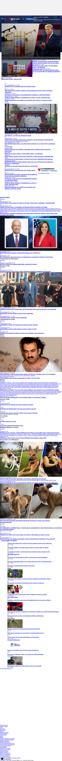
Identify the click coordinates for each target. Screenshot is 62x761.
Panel (35, 18)
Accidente (7, 138)
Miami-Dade (3, 251)
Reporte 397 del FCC (5, 753)
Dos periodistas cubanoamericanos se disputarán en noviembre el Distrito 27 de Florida (26, 257)
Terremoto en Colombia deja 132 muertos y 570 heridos (21, 166)
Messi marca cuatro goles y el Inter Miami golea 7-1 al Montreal (24, 153)
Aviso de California (4, 755)
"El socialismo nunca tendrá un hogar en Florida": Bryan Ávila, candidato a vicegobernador (27, 203)
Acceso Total (3, 403)
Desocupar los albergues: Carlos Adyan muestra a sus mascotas (24, 666)
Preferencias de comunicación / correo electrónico (47, 19)
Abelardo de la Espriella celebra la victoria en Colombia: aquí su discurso (22, 333)
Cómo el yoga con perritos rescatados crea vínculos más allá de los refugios (23, 479)
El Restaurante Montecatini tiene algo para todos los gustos (18, 409)
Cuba (40, 23)
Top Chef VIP (3, 533)
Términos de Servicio (5, 742)
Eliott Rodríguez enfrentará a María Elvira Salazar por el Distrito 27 (20, 253)
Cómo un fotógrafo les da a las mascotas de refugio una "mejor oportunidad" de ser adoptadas (28, 483)
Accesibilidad (3, 747)
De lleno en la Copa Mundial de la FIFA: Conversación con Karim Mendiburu (27, 557)
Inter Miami (35, 64)
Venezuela (35, 60)
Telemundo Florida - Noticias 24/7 (12, 79)
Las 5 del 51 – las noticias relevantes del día (18, 135)
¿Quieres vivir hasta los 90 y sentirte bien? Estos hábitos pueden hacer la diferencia (29, 543)
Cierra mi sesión (38, 20)
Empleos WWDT (4, 752)
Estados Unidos (8, 148)
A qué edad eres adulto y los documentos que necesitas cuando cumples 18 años (28, 551)
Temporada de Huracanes (31, 23)
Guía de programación (5, 759)
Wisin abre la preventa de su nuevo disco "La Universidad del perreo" (25, 633)
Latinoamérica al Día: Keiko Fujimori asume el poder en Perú (18, 329)
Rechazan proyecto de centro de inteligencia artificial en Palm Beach (25, 615)
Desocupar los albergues (6, 477)
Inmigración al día (4, 732)
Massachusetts (3, 376)
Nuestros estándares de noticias (7, 738)
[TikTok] (20, 710)
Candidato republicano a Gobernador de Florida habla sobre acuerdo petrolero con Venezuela (28, 309)
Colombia (7, 164)
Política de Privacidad (5, 748)
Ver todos (7, 103)
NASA (6, 99)
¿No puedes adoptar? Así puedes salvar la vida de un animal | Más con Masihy (28, 547)
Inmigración (8, 96)
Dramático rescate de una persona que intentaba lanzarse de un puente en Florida (29, 600)
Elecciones (10, 23)
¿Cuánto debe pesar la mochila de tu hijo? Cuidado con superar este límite (27, 594)
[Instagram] (20, 696)
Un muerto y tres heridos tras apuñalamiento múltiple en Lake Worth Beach (27, 95)
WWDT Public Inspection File (7, 744)
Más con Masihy (12, 540)
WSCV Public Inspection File (7, 743)
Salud (9, 568)
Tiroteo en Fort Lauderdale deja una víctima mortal (20, 86)
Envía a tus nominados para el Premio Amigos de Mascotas (23, 650)
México (2, 731)
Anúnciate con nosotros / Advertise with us (10, 758)
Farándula (2, 431)
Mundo (2, 388)
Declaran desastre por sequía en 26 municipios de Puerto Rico (23, 628)
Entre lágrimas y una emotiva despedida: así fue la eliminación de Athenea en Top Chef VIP (27, 539)
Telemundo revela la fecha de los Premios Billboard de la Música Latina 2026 (23, 438)
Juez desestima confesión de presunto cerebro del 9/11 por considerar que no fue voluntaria (27, 374)
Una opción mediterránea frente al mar (11, 425)
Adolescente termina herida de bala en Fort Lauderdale (16, 313)
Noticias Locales (4, 725)
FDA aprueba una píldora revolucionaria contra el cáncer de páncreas (25, 583)
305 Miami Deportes (13, 554)
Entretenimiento (4, 733)
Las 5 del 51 (8, 134)
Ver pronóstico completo (44, 173)
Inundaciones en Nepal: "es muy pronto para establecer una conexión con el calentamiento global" (29, 390)
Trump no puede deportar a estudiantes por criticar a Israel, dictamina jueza (27, 97)
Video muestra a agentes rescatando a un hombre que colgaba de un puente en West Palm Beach (33, 611)
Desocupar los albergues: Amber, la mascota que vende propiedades (25, 654)
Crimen (7, 93)
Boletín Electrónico (4, 741)
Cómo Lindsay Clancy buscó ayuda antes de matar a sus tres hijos (20, 378)
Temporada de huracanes (6, 263)
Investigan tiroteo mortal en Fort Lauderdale (13, 317)
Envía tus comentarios (5, 754)
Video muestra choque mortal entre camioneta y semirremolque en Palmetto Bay (29, 140)
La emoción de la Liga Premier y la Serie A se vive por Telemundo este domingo (29, 159)
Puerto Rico (11, 618)
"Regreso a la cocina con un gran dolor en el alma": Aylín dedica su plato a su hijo (24, 534)
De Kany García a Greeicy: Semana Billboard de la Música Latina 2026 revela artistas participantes (29, 433)
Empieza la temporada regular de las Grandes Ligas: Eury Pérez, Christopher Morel (29, 561)
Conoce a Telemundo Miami (7, 739)
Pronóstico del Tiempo (37, 68)
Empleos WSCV (4, 750)
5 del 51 (45, 23)
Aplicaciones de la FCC (5, 745)
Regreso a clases (19, 23)
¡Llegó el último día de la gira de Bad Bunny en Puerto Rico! (23, 637)
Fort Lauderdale (9, 85)
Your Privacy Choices (5, 749)
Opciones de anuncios (5, 756)
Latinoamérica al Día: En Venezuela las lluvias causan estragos (19, 325)
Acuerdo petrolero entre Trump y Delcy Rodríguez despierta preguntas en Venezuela (25, 271)
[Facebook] (20, 682)
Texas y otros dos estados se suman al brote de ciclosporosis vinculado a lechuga (29, 578)
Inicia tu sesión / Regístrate (41, 17)
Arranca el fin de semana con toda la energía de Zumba (16, 404)
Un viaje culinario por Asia (8, 421)
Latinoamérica (3, 323)
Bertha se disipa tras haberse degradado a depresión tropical (18, 264)
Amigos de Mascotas (13, 640)
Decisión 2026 (3, 201)
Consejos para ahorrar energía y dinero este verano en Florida (18, 413)
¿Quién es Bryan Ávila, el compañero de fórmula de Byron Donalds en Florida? (23, 207)
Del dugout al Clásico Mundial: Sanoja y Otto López (21, 565)
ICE (6, 89)
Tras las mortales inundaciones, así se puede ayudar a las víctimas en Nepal (23, 397)
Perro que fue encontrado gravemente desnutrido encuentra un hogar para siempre (25, 520)
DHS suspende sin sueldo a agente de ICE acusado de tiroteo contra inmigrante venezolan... (21, 175)
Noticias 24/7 (30, 19)
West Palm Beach (12, 597)
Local (24, 19)
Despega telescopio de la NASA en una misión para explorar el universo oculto (28, 100)
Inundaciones (3, 396)
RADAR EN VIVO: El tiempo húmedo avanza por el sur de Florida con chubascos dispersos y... (46, 71)
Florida (2, 212)
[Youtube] (20, 724)
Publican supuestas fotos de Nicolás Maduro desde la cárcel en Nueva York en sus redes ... (46, 62)
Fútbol (6, 157)
